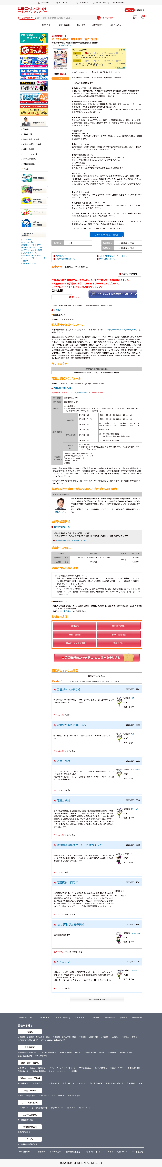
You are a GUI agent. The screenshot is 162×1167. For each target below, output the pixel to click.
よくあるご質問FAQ (102, 3)
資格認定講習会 (24, 1132)
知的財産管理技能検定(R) (28, 1040)
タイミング (63, 962)
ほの (132, 698)
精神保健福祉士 (73, 1095)
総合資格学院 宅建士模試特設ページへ (70, 540)
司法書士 (115, 1037)
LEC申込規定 (137, 1151)
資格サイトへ (119, 643)
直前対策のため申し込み (71, 725)
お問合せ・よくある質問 (32, 250)
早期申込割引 (97, 25)
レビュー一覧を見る (97, 999)
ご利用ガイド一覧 (29, 252)
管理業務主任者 (96, 1083)
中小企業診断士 (85, 1068)
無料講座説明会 (119, 625)
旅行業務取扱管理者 (26, 1120)
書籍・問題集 (64, 25)
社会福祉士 (30, 1095)
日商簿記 (41, 1068)
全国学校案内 (137, 1017)
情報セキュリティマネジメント (63, 1107)
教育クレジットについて (32, 244)
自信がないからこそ (69, 689)
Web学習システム (26, 1017)
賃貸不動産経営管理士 (115, 1083)
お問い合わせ (110, 1017)
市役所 (101, 1052)
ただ (132, 734)
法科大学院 (93, 1037)
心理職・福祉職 (90, 1052)
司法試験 (104, 1037)
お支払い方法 (27, 242)
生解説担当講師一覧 (61, 527)
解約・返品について (107, 258)
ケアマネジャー (58, 1095)
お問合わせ (120, 3)
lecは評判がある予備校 (70, 924)
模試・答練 (81, 25)
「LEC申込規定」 (66, 611)
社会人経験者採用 (25, 1055)
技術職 (77, 1052)
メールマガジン (81, 1017)
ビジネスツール (84, 1107)
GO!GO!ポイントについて (32, 247)
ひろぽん (134, 970)
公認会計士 (22, 1068)
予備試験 (82, 1037)
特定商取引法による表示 (32, 255)
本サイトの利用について (117, 1151)
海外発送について (29, 263)
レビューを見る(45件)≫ (61, 45)
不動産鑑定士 (38, 1083)
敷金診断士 (131, 1083)
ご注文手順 (26, 239)
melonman (135, 933)
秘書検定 (75, 1071)
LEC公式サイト (46, 3)
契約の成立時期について (65, 258)
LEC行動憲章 (24, 1151)
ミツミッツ (135, 769)
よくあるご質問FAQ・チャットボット (114, 256)
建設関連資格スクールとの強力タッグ (79, 845)
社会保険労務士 (101, 1068)
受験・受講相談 (119, 634)
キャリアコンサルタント (58, 1071)
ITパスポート (23, 1107)
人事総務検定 (23, 1071)
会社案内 (123, 1017)
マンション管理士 (80, 1083)
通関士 (141, 1083)
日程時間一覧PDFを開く (63, 388)
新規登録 (140, 10)
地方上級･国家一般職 (47, 1052)
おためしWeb (115, 25)
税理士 (32, 1068)
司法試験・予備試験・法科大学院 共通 (34, 1037)
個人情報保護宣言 (73, 1151)
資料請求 (75, 625)
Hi (123, 891)
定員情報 (57, 310)
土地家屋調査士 (53, 1083)
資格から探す (46, 25)
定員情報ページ (81, 392)
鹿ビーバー (135, 809)
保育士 (20, 1095)
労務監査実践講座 (39, 1071)
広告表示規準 (55, 1151)
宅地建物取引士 (24, 1083)
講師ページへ (60, 512)
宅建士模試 (63, 761)
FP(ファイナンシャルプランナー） (62, 1068)
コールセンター (63, 3)
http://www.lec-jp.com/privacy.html (121, 329)
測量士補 (66, 1083)
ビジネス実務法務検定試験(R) (53, 1040)
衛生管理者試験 (134, 1068)
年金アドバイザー (117, 1068)
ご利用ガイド (83, 3)
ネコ (132, 853)
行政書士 (125, 1037)
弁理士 (134, 1037)
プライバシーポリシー (94, 1151)
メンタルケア (43, 1095)
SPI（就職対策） (41, 1055)
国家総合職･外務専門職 (27, 1052)
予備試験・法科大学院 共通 (64, 1037)
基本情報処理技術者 (39, 1107)
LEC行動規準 (40, 1151)
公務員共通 (112, 1052)
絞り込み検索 (108, 17)
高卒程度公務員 (126, 1052)
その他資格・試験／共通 (27, 1144)
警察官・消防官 (65, 1052)
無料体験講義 (74, 634)
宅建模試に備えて (67, 882)
